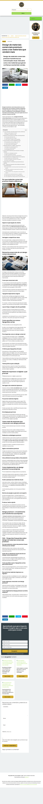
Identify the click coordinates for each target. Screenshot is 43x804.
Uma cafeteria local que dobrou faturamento (13, 155)
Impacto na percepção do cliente (11, 133)
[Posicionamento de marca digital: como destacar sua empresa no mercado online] (7, 684)
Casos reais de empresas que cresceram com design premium (14, 151)
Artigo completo (7, 676)
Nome (4, 718)
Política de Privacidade (32, 784)
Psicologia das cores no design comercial (12, 141)
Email (4, 725)
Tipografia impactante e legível (11, 138)
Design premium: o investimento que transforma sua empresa (14, 162)
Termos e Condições (24, 784)
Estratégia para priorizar (9, 149)
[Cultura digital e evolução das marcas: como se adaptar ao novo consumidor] (22, 662)
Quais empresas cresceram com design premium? (14, 175)
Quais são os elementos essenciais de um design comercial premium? (14, 170)
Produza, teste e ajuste (9, 160)
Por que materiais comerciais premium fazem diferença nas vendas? (15, 167)
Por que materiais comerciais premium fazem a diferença (14, 131)
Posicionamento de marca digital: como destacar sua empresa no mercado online (7, 691)
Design (4, 41)
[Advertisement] (15, 25)
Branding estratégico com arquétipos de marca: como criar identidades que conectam (6, 670)
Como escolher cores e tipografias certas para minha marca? (15, 172)
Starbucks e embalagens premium (11, 153)
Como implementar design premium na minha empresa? (15, 176)
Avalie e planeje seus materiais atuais (11, 158)
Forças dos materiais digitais (10, 148)
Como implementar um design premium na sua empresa (14, 156)
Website (6, 731)
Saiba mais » (35, 37)
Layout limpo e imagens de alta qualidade (12, 139)
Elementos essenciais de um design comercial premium (14, 135)
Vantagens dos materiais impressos (11, 146)
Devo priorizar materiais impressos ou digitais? (13, 174)
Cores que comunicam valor (10, 136)
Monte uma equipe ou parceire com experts (13, 159)
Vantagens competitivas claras (10, 134)
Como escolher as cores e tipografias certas (12, 140)
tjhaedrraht (33, 18)
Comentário (5, 706)
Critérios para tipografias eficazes (11, 143)
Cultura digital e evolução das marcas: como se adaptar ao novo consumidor (22, 670)
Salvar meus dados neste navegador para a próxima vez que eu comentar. (14, 740)
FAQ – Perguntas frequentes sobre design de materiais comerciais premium (14, 165)
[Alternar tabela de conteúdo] (25, 130)
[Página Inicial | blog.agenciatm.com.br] (21, 4)
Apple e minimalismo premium (10, 154)
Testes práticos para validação (11, 144)
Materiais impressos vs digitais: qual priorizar (12, 145)
